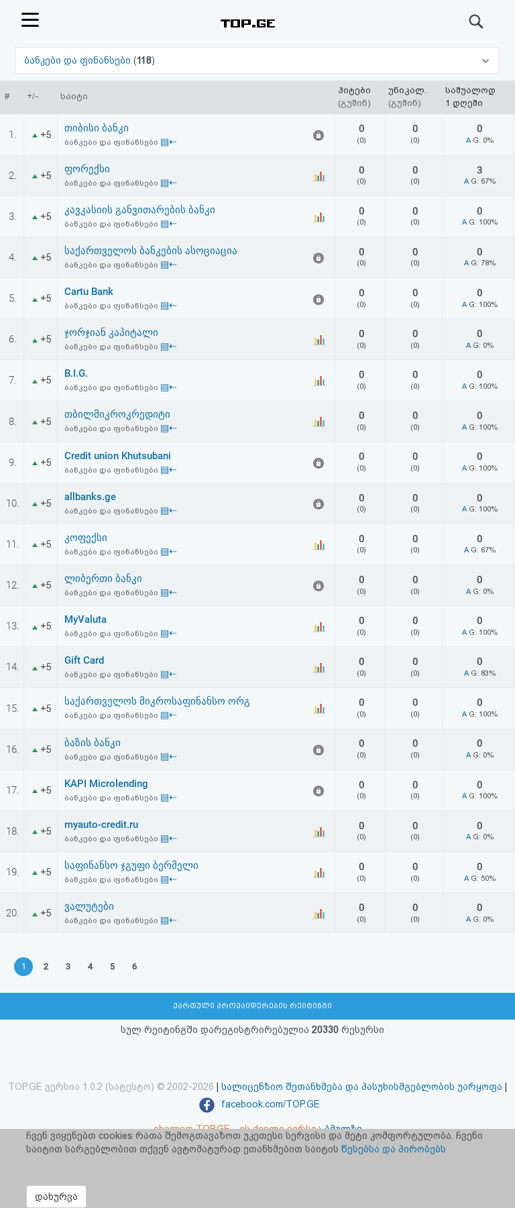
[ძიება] (477, 21)
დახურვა (56, 1196)
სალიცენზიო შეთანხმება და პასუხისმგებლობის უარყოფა (361, 1086)
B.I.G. (76, 373)
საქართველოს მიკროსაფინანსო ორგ (157, 701)
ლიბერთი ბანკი (103, 578)
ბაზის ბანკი (92, 743)
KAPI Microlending (106, 784)
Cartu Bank (88, 292)
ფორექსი (87, 169)
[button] (257, 60)
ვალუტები (89, 906)
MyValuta (85, 619)
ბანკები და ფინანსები (78, 60)
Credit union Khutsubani (117, 456)
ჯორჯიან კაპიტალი (111, 332)
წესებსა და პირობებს (393, 1149)
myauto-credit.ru (101, 825)
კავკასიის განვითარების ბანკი (139, 210)
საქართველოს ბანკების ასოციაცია (150, 251)
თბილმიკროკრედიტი (117, 414)
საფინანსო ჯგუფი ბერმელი (131, 865)
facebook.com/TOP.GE (269, 1104)
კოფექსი (85, 538)
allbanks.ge (90, 497)
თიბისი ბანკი (96, 128)
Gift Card (84, 660)
